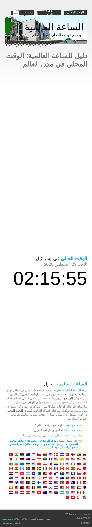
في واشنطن (24, 444)
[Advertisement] (46, 114)
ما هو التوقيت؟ (69, 430)
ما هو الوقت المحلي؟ (65, 435)
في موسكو (64, 447)
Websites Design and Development (77, 516)
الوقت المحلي (75, 12)
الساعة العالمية (54, 27)
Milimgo (85, 522)
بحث (16, 13)
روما (48, 444)
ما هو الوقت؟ (70, 425)
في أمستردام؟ (40, 440)
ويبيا (11, 518)
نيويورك (63, 402)
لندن (25, 406)
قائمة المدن (49, 12)
